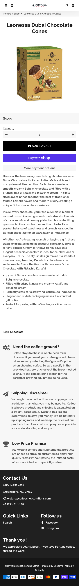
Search (7, 522)
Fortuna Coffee (11, 13)
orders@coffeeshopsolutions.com (28, 498)
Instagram (52, 528)
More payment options (39, 168)
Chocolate (17, 332)
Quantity (8, 128)
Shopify (58, 566)
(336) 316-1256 (15, 504)
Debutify (39, 570)
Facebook (51, 522)
